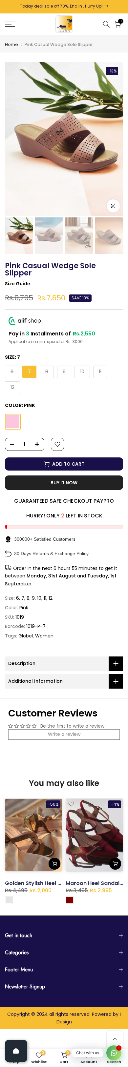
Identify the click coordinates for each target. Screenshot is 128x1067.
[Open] (16, 1051)
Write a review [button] (64, 734)
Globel (25, 636)
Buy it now (64, 482)
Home (11, 44)
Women (44, 636)
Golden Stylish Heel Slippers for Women (58, 883)
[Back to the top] (115, 1039)
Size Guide (17, 283)
